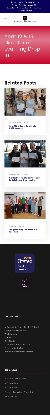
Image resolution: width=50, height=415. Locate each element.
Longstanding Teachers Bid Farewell (23, 230)
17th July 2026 (16, 226)
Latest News (10, 396)
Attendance (10, 387)
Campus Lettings (25, 10)
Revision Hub (35, 8)
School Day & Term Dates (17, 8)
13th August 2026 (18, 174)
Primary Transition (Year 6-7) (24, 5)
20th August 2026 (18, 122)
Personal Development (16, 378)
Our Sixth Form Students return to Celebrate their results (24, 179)
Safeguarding (11, 383)
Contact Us (18, 2)
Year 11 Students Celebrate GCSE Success (22, 127)
